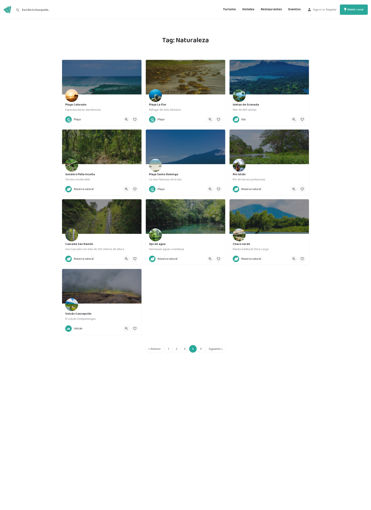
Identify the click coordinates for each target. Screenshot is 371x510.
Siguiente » (216, 349)
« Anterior (155, 349)
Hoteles (248, 9)
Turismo (229, 9)
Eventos (294, 9)
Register (331, 9)
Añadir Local (355, 9)
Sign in (317, 9)
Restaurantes (271, 9)
